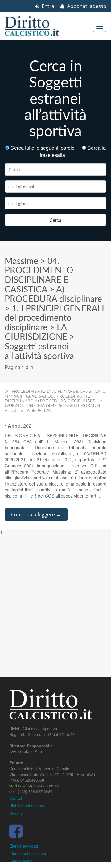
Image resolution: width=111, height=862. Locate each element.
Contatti (16, 798)
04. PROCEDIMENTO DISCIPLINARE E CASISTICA (52, 391)
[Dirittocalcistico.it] (40, 26)
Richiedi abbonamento (29, 805)
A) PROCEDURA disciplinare (65, 401)
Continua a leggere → (36, 514)
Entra (47, 6)
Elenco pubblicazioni (27, 853)
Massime (21, 261)
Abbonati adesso (86, 6)
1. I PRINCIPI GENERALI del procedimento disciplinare (54, 318)
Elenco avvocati (23, 846)
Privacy (16, 813)
